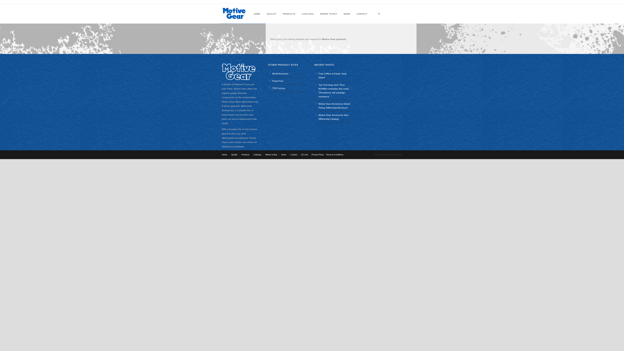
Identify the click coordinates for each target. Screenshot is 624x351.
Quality (271, 14)
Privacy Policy (318, 155)
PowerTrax (277, 81)
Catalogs (308, 14)
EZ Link (304, 155)
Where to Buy (328, 14)
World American (280, 73)
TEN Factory (278, 88)
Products (289, 14)
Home (257, 14)
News (347, 14)
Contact (362, 14)
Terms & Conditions (334, 155)
